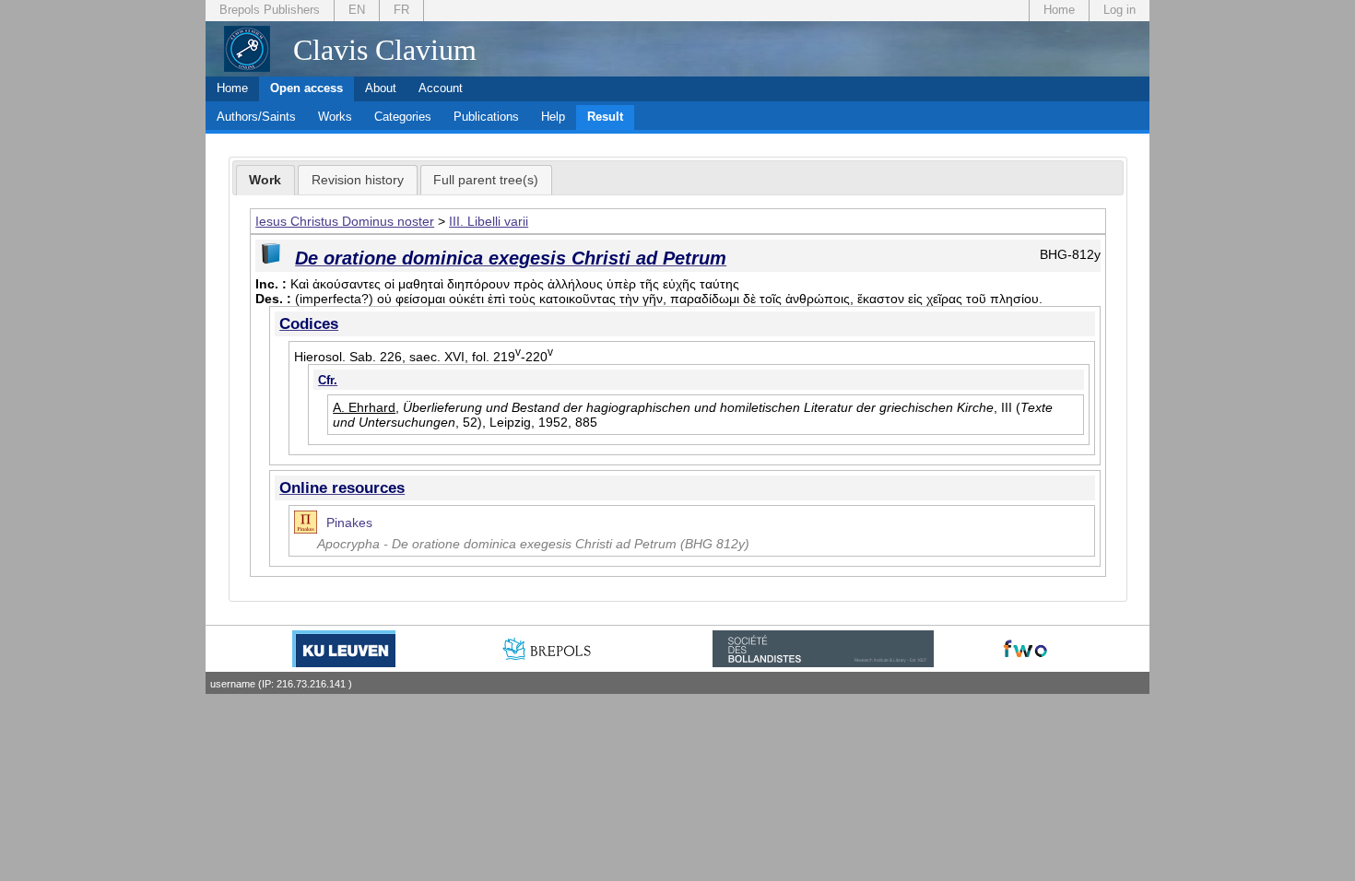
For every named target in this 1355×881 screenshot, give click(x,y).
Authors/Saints (256, 116)
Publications (486, 116)
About (380, 88)
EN (356, 10)
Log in (1119, 10)
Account (440, 88)
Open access (306, 88)
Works (335, 116)
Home (1059, 10)
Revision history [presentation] (358, 179)
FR (401, 10)
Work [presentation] (265, 179)
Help (553, 116)
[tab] (266, 180)
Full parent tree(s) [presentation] (485, 179)
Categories (402, 116)
